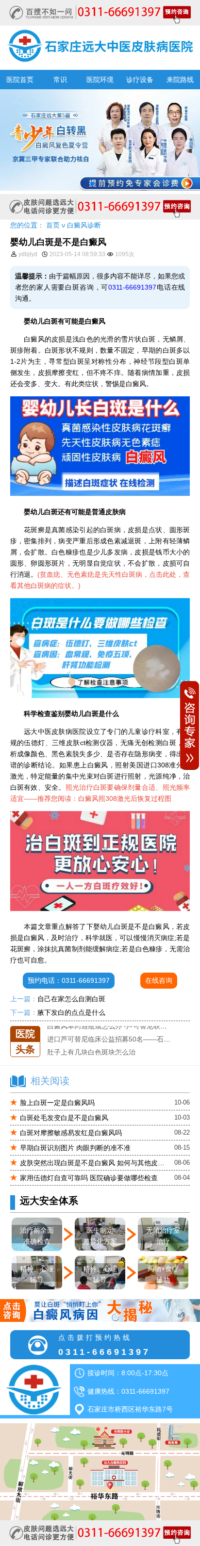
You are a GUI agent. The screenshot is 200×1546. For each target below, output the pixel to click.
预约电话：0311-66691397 (69, 980)
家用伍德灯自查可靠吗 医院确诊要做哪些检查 (89, 1178)
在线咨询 (158, 980)
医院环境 (100, 79)
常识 (60, 79)
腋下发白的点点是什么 (71, 1012)
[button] (92, 184)
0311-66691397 (132, 287)
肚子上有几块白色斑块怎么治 (91, 1039)
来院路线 (180, 79)
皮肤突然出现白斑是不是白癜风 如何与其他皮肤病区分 (92, 1163)
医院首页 (19, 79)
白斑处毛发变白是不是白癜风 (64, 1118)
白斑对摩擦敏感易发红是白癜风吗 (71, 1133)
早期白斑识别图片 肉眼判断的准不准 (75, 1148)
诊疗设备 (139, 79)
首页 (53, 225)
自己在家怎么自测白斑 (71, 999)
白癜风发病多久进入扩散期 (88, 1053)
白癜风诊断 (84, 225)
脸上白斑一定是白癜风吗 (57, 1103)
